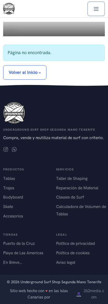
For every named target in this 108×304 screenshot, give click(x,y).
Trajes (8, 187)
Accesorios (13, 216)
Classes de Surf (70, 197)
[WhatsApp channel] (14, 149)
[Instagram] (5, 149)
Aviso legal (65, 262)
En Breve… (12, 262)
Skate (8, 206)
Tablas (9, 178)
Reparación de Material (77, 187)
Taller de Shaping (72, 178)
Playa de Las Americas (23, 252)
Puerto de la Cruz (19, 243)
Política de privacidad (75, 243)
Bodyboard (13, 197)
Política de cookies (73, 252)
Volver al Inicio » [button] (25, 72)
